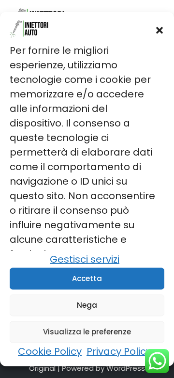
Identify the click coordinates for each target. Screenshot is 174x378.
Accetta (87, 278)
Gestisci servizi (84, 259)
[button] (159, 30)
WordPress (125, 368)
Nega (87, 305)
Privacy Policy (119, 351)
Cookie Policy (50, 351)
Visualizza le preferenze (87, 332)
